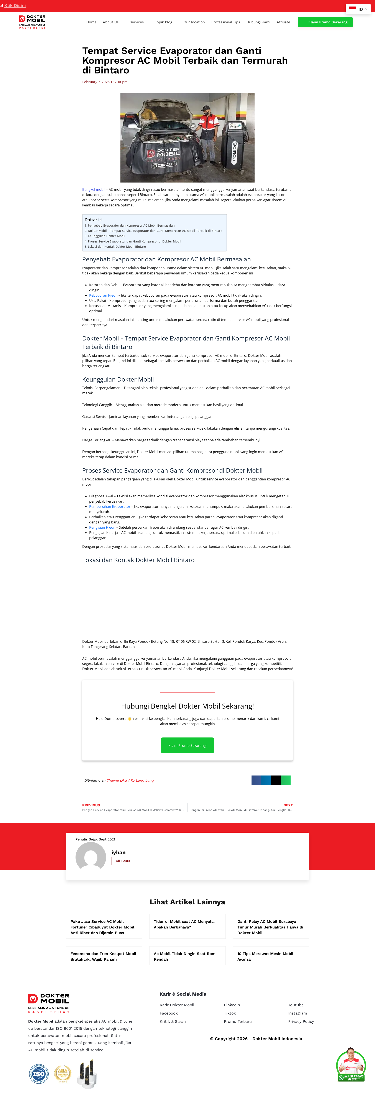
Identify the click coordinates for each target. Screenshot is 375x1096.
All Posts (123, 861)
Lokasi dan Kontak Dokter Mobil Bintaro (117, 246)
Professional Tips (225, 22)
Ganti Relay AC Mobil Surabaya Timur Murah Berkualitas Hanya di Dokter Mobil (270, 927)
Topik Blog (163, 22)
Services (137, 22)
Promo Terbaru (238, 1021)
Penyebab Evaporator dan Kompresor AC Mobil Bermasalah (131, 225)
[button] (256, 780)
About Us (110, 22)
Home (91, 22)
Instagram (297, 1013)
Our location (194, 22)
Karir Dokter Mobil (177, 1005)
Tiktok (230, 1013)
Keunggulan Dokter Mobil (106, 236)
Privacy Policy (301, 1021)
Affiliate (283, 22)
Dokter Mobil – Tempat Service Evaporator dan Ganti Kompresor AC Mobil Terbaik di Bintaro (155, 231)
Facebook (169, 1013)
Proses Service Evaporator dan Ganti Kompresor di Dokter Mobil (134, 241)
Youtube (296, 1005)
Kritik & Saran (173, 1021)
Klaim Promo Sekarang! (187, 745)
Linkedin (232, 1005)
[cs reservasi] (351, 1065)
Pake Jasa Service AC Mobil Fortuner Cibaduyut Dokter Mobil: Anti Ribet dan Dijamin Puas (103, 927)
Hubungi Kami (258, 22)
